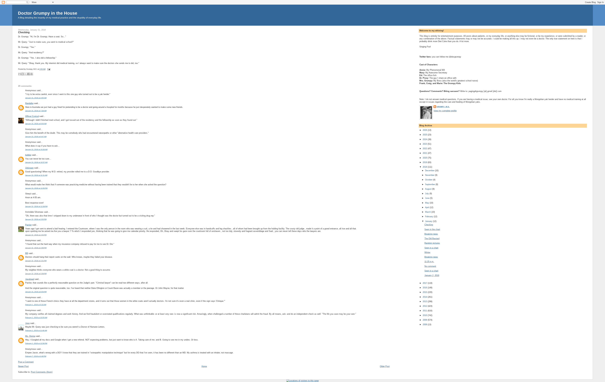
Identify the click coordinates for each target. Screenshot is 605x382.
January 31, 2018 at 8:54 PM (35, 292)
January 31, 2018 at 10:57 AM (36, 162)
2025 (425, 134)
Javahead (29, 279)
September (430, 184)
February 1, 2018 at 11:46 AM (36, 330)
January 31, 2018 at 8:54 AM (35, 124)
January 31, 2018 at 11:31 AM (36, 175)
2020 (425, 158)
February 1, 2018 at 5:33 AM (35, 305)
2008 (425, 324)
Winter (427, 252)
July (427, 193)
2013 (425, 301)
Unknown (29, 168)
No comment (430, 266)
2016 (425, 287)
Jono (27, 323)
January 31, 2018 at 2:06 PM (35, 248)
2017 (425, 283)
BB (26, 253)
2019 (425, 162)
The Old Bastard (431, 238)
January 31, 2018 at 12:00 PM (36, 188)
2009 (425, 320)
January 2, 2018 (431, 275)
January (429, 221)
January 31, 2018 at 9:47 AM (35, 136)
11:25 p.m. (429, 261)
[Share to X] (25, 74)
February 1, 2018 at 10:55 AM (36, 317)
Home (204, 366)
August (428, 189)
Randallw (29, 103)
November (430, 175)
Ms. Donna (30, 336)
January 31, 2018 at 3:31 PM (35, 261)
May (427, 203)
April (427, 207)
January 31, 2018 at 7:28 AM (35, 111)
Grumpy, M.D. (443, 107)
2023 (425, 144)
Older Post (385, 366)
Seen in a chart (431, 248)
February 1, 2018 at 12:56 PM (36, 343)
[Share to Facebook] (28, 74)
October (429, 179)
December (430, 170)
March (428, 212)
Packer (28, 225)
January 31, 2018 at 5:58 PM (35, 273)
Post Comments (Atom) (41, 372)
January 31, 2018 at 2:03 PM (35, 219)
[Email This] (19, 74)
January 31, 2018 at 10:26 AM (36, 149)
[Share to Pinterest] (31, 74)
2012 (425, 306)
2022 (425, 148)
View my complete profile (445, 111)
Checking (24, 32)
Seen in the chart (432, 229)
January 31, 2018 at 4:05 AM (35, 98)
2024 (425, 139)
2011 (425, 310)
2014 (425, 297)
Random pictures (432, 243)
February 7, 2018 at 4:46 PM (35, 356)
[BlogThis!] (22, 74)
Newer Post (23, 366)
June (427, 198)
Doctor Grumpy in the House (47, 13)
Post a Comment (26, 362)
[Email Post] (48, 69)
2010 (425, 315)
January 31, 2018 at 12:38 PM (36, 206)
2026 (425, 130)
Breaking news (431, 234)
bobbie (28, 155)
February (429, 216)
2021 (425, 153)
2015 (425, 292)
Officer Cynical (32, 116)
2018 (425, 167)
